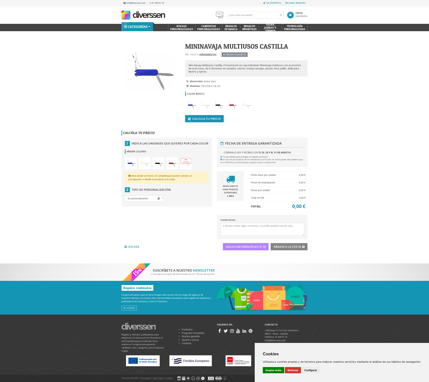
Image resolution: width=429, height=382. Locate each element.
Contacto (186, 343)
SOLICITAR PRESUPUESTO (244, 247)
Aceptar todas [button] (273, 370)
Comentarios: (228, 219)
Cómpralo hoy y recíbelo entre (257, 152)
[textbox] (144, 198)
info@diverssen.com (136, 3)
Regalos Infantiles (249, 27)
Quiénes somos (190, 339)
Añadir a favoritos (236, 54)
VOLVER (133, 247)
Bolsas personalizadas (181, 27)
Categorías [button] (137, 27)
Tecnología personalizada (294, 27)
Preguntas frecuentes (193, 333)
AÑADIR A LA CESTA (287, 247)
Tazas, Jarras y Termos (270, 27)
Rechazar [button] (293, 370)
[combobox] (144, 199)
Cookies (169, 378)
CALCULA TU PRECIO (206, 119)
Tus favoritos (273, 3)
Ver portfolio (129, 308)
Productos (187, 329)
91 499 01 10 (158, 3)
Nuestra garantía (191, 336)
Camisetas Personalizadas (208, 27)
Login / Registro (296, 3)
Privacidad (145, 378)
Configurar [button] (310, 370)
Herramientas (208, 54)
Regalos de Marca (231, 27)
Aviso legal (158, 378)
